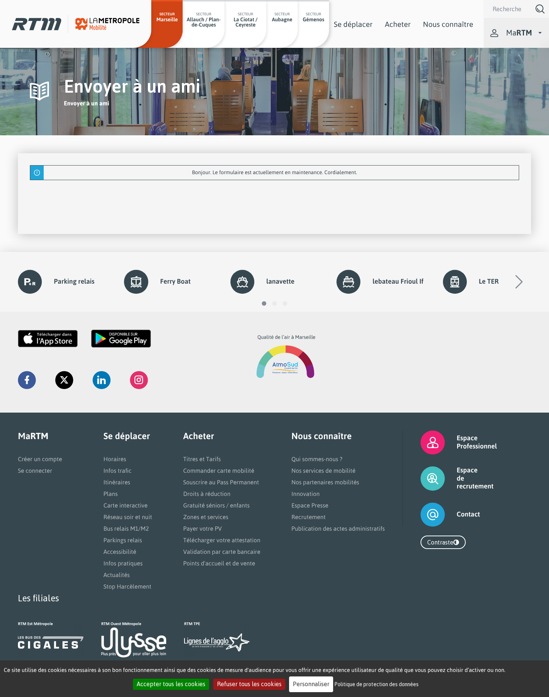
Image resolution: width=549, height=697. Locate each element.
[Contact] (423, 515)
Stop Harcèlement (127, 586)
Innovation (305, 493)
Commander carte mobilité (218, 470)
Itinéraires (116, 482)
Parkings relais (122, 540)
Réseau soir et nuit (127, 517)
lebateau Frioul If (397, 281)
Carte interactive (125, 505)
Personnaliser (311, 684)
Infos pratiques (123, 563)
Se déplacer (353, 24)
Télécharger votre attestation (221, 540)
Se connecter (35, 470)
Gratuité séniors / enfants (216, 505)
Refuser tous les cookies (249, 684)
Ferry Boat (175, 281)
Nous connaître (448, 24)
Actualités (116, 575)
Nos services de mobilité (323, 470)
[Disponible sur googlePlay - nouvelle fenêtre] (121, 339)
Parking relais (74, 281)
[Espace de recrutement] (423, 478)
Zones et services (205, 517)
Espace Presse (309, 505)
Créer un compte (40, 459)
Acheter (398, 24)
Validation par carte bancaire (221, 551)
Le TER (489, 281)
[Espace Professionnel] (423, 442)
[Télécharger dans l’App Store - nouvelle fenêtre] (48, 339)
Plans (110, 493)
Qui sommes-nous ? (316, 459)
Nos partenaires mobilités (325, 482)
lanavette (280, 281)
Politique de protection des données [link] (377, 684)
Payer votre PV (202, 528)
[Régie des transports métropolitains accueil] (36, 24)
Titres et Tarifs (202, 459)
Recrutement (308, 517)
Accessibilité (119, 551)
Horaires (114, 459)
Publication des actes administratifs (338, 528)
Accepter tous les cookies (171, 684)
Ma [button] (519, 32)
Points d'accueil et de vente (219, 563)
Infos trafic (117, 470)
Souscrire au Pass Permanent (221, 482)
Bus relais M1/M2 (126, 528)
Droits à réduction (206, 493)
